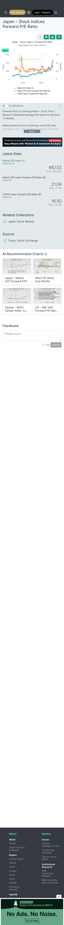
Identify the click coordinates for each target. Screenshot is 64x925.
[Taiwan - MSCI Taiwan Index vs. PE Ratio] (17, 296)
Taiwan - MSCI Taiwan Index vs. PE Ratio (15, 309)
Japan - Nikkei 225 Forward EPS (16, 279)
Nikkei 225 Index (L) (14, 160)
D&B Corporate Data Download (50, 881)
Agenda (13, 894)
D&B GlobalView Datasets (48, 873)
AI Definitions (16, 105)
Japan (12, 874)
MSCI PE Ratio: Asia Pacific (44, 279)
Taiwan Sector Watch (50, 858)
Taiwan (12, 862)
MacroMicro (6, 3)
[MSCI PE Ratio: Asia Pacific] (47, 266)
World (12, 839)
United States (16, 859)
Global (12, 843)
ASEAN (13, 882)
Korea (12, 878)
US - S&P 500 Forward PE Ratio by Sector (46, 309)
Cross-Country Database (17, 848)
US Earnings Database (48, 851)
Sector (45, 839)
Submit (56, 344)
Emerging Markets (14, 888)
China (12, 866)
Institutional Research (48, 865)
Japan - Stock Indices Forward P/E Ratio (24, 24)
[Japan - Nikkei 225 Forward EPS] (17, 266)
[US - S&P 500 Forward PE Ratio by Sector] (47, 296)
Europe (13, 871)
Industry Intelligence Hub (50, 844)
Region (13, 855)
